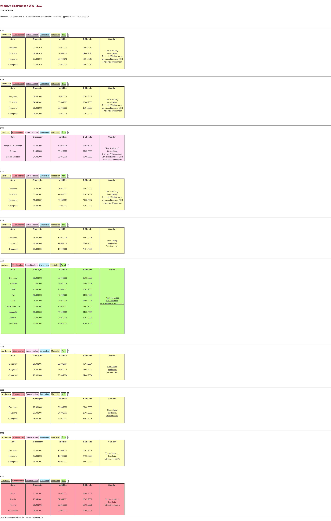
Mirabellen (55, 35)
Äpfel (64, 35)
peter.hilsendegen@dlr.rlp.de (12, 517)
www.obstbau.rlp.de (34, 517)
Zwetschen (44, 35)
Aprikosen (5, 133)
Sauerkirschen (32, 35)
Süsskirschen (18, 35)
